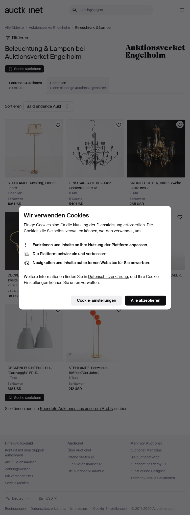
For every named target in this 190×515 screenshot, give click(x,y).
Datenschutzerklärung (108, 276)
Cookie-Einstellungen (96, 300)
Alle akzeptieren (145, 300)
